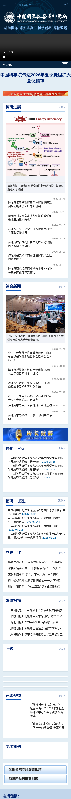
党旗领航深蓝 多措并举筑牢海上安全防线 (33, 572)
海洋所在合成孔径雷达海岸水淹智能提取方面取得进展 (30, 241)
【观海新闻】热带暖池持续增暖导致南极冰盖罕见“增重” (36, 632)
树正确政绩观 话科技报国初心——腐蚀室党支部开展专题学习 (36, 578)
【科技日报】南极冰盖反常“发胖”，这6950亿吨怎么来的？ (36, 614)
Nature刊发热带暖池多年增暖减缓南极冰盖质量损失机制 (30, 215)
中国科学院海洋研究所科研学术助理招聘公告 (35, 523)
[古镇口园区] (35, 691)
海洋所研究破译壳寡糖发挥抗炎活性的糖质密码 (30, 255)
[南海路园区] (35, 732)
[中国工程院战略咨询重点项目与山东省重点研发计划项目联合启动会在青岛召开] (35, 311)
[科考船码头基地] (35, 773)
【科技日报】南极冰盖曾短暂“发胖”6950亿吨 (35, 626)
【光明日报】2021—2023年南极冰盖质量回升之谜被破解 (36, 620)
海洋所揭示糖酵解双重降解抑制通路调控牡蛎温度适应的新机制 (35, 185)
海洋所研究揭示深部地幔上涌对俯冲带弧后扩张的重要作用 (30, 268)
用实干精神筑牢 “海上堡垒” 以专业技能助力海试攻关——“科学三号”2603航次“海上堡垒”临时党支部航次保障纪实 (36, 584)
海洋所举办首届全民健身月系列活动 (30, 403)
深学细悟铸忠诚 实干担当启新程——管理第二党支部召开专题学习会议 (36, 566)
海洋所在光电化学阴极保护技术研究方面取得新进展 (30, 228)
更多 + (61, 105)
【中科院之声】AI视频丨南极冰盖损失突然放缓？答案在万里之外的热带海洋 (36, 608)
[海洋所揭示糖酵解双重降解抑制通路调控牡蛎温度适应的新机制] (35, 146)
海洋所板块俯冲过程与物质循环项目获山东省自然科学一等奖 (30, 369)
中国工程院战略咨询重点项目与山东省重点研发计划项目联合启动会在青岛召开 (35, 335)
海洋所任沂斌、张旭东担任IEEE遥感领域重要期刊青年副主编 (29, 382)
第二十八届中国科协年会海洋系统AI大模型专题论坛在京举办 (30, 395)
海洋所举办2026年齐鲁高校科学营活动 (30, 414)
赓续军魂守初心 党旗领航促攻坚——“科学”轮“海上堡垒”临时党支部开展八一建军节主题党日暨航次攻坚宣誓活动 (36, 559)
